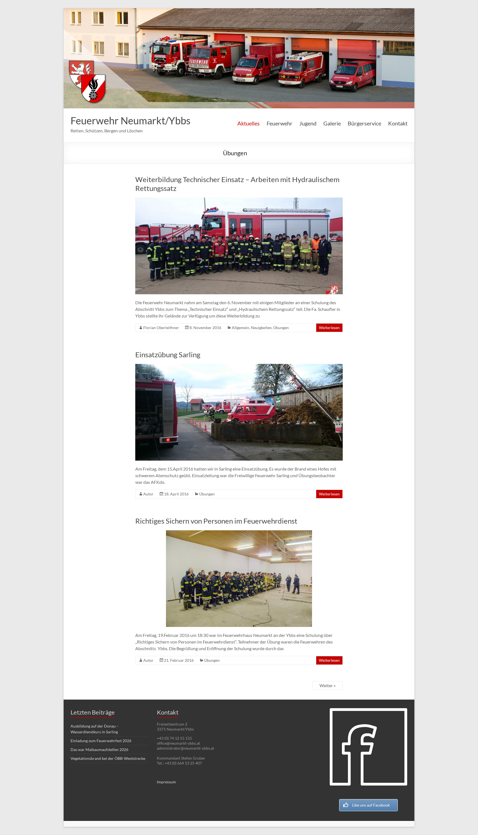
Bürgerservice (364, 123)
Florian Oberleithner (161, 327)
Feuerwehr (279, 123)
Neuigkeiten (261, 327)
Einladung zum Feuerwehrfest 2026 (101, 740)
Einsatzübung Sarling (167, 354)
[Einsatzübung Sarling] (239, 366)
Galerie (332, 123)
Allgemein (240, 327)
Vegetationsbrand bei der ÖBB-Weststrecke (108, 758)
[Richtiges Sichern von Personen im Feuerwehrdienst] (239, 532)
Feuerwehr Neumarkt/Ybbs (131, 120)
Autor (148, 494)
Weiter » (327, 685)
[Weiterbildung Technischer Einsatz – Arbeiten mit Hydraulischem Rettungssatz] (239, 200)
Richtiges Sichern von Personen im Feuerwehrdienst (216, 520)
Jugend (307, 123)
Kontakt (397, 123)
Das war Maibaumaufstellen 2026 (99, 749)
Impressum (166, 781)
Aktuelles (248, 123)
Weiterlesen (329, 327)
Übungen (281, 327)
